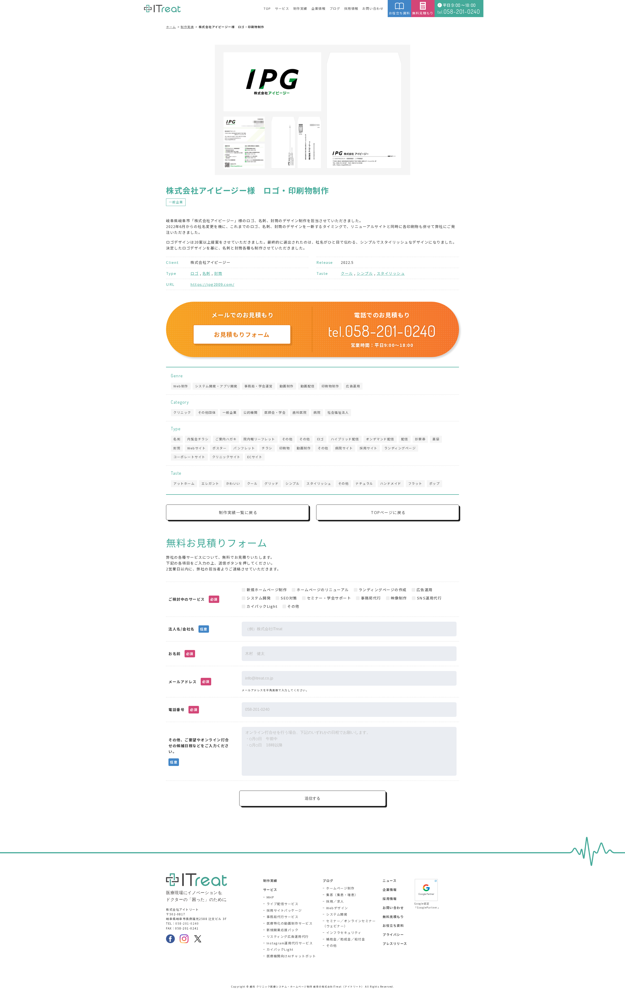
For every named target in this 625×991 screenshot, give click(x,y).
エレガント (210, 483)
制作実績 (300, 8)
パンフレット (244, 448)
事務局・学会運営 (258, 386)
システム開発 (336, 914)
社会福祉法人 (338, 412)
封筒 (218, 273)
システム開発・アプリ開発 (216, 386)
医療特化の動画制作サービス (290, 923)
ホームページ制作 (340, 888)
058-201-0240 (187, 923)
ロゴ (194, 273)
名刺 (206, 273)
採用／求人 (335, 901)
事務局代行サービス (283, 916)
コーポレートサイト (189, 456)
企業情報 (318, 8)
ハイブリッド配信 (345, 439)
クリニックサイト (226, 456)
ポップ (434, 483)
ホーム (171, 27)
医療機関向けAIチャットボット (291, 956)
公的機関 (250, 412)
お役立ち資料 (399, 13)
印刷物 (284, 448)
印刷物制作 (330, 386)
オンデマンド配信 (380, 439)
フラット (415, 483)
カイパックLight (280, 949)
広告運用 (353, 386)
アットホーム (184, 483)
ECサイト (254, 456)
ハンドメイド (390, 483)
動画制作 (287, 386)
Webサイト (196, 448)
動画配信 (308, 386)
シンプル (365, 273)
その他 (287, 439)
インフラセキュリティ (343, 932)
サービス (282, 8)
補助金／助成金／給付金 (345, 939)
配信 (404, 439)
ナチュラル (364, 483)
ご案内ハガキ (226, 439)
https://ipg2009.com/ (212, 284)
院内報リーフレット (259, 439)
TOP (267, 8)
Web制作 (180, 386)
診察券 (420, 439)
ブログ (335, 8)
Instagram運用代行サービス (290, 943)
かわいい (233, 483)
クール (347, 273)
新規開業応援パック (283, 930)
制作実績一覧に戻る (238, 512)
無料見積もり (423, 13)
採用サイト (368, 448)
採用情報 (351, 8)
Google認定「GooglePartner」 (426, 905)
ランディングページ (400, 448)
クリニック (182, 412)
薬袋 (435, 439)
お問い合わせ (373, 8)
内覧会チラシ (197, 439)
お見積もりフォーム (242, 334)
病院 (317, 412)
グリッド (271, 483)
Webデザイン (337, 908)
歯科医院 (299, 412)
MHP (270, 897)
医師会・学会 (275, 412)
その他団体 (207, 412)
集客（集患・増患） (342, 894)
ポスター (219, 448)
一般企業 (176, 202)
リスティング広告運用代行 (288, 936)
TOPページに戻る (388, 512)
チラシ (267, 448)
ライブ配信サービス (283, 903)
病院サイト (344, 448)
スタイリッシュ (391, 273)
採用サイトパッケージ (284, 910)
